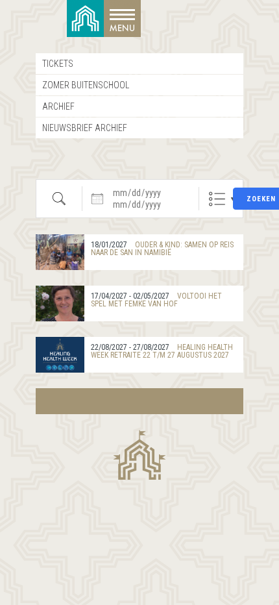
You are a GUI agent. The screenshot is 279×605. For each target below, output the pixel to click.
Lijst (217, 199)
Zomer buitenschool (85, 85)
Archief (58, 106)
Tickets (57, 63)
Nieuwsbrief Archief (84, 128)
